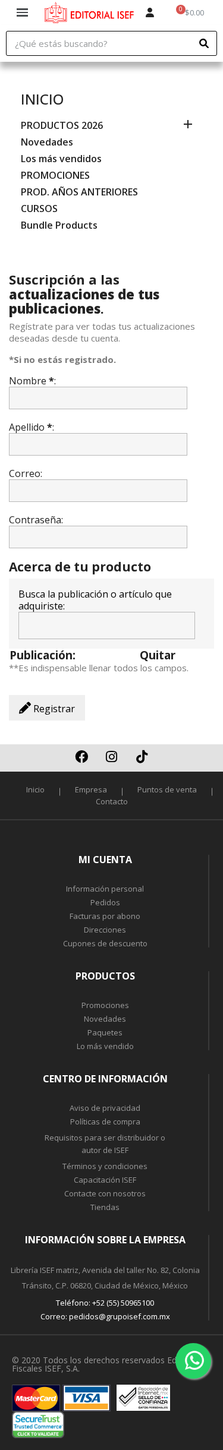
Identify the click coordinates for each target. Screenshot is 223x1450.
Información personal (105, 888)
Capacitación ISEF (105, 1179)
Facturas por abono (105, 916)
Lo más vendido (105, 1046)
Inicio (42, 99)
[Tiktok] (142, 756)
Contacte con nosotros (105, 1193)
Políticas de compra (105, 1121)
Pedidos (105, 902)
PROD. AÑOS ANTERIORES (79, 192)
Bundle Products (59, 225)
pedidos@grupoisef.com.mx (119, 1316)
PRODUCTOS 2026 (62, 125)
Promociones (105, 1005)
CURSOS (39, 209)
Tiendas (105, 1207)
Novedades (47, 142)
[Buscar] (203, 43)
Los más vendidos (61, 159)
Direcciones (105, 929)
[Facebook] (81, 756)
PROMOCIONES (55, 175)
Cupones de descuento (105, 943)
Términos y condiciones (104, 1166)
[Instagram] (111, 756)
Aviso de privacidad (105, 1107)
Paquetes (105, 1032)
